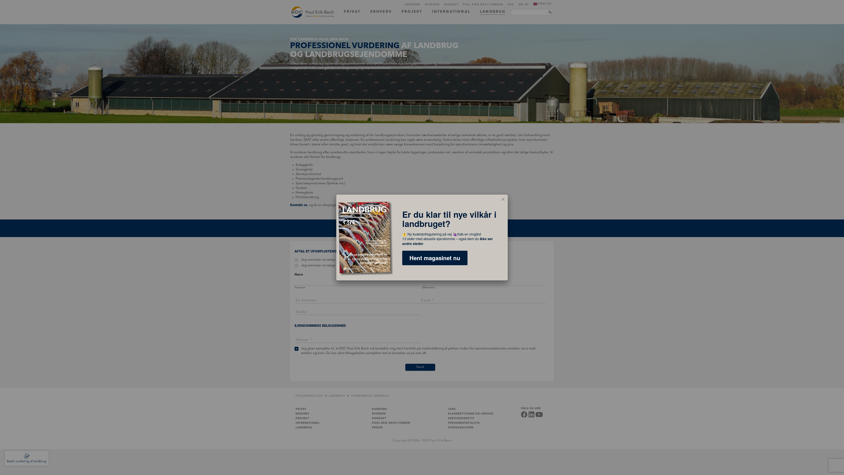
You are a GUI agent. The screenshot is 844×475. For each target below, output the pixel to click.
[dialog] (422, 237)
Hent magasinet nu (434, 258)
